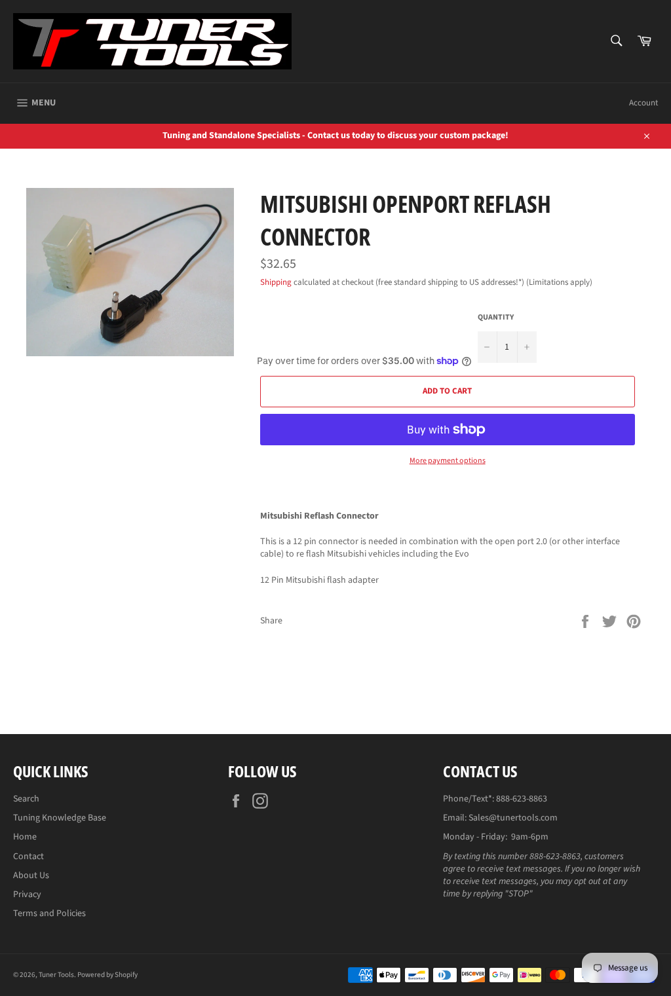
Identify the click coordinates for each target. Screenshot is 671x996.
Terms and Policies (49, 913)
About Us (31, 875)
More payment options (448, 461)
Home (25, 836)
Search (26, 798)
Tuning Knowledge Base (59, 817)
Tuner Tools (56, 975)
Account (643, 103)
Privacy (27, 894)
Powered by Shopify (107, 975)
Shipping (276, 282)
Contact (28, 856)
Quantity (496, 317)
